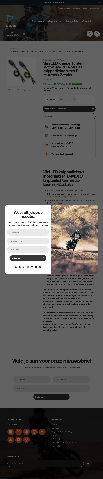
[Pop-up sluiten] (95, 208)
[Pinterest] (24, 267)
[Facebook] (20, 267)
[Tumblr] (32, 267)
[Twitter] (16, 267)
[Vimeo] (40, 267)
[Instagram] (28, 267)
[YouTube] (36, 267)
